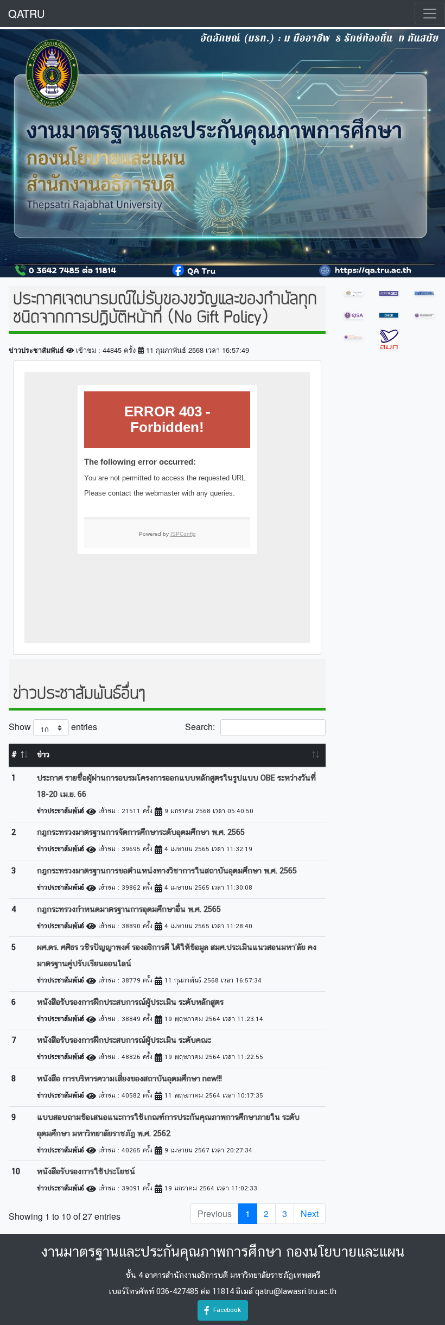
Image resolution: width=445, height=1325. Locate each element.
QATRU (26, 13)
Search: (200, 726)
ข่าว (43, 755)
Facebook (225, 1310)
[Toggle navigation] (430, 13)
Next (310, 1213)
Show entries (53, 726)
